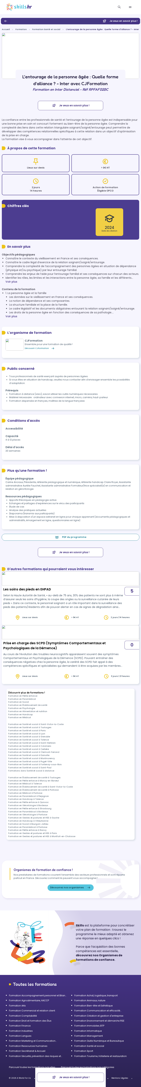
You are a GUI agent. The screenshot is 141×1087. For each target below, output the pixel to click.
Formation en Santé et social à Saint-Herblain (32, 742)
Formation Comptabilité (23, 1015)
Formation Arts (17, 1005)
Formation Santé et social (46, 29)
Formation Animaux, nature (89, 1000)
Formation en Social (18, 701)
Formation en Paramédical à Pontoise (27, 827)
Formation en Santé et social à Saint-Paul (29, 767)
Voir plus (11, 282)
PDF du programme (74, 537)
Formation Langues (20, 1035)
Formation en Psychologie (21, 708)
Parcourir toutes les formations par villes (32, 1067)
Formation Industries (21, 1030)
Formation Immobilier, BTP (89, 1025)
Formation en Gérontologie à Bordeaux (28, 805)
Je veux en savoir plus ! (124, 20)
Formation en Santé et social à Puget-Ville (30, 761)
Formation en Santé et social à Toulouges (29, 727)
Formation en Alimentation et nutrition (27, 711)
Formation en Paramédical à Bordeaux (28, 811)
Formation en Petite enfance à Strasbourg (29, 808)
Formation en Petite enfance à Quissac (28, 802)
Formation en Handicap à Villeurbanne (28, 820)
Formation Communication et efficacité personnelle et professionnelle (97, 1010)
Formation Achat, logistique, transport (96, 995)
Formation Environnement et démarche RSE (99, 1020)
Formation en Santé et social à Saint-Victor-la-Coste (36, 724)
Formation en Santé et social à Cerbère (28, 749)
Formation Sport (83, 1051)
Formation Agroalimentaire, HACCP (29, 1000)
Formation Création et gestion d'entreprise (98, 1015)
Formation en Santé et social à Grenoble (29, 736)
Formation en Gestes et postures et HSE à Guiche (33, 817)
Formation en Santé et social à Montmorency (31, 758)
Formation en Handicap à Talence (26, 799)
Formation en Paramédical (22, 699)
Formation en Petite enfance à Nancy (27, 830)
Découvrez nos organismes (67, 887)
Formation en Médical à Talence (25, 783)
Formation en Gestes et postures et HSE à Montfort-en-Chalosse (41, 836)
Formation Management (88, 1035)
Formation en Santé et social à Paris (27, 730)
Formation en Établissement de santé (27, 705)
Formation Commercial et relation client (32, 1010)
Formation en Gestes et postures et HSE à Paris (32, 833)
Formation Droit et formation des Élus (30, 1020)
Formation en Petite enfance (22, 695)
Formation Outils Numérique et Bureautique (99, 1040)
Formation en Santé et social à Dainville (28, 755)
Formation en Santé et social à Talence (28, 739)
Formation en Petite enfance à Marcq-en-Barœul (33, 780)
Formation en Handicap (20, 714)
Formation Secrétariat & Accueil (27, 1051)
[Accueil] (19, 7)
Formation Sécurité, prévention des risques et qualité (35, 1056)
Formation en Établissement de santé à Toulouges (34, 777)
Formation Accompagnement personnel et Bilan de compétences (37, 995)
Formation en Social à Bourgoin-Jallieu (28, 823)
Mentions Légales (119, 1078)
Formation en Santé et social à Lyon (26, 733)
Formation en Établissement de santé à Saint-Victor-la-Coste (40, 786)
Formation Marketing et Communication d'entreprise (32, 1041)
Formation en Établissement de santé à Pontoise (33, 789)
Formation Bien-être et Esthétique (93, 1005)
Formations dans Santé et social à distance (31, 770)
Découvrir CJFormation (37, 348)
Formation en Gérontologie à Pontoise (27, 814)
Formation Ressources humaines (28, 1046)
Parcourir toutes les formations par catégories (87, 1067)
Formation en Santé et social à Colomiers (29, 746)
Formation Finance (20, 1025)
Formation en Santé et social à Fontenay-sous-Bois (35, 764)
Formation (21, 29)
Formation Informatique (88, 1030)
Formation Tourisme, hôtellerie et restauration (100, 1056)
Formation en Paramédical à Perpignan (28, 796)
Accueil (6, 29)
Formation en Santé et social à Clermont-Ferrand (33, 752)
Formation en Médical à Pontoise (25, 793)
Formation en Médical (19, 717)
